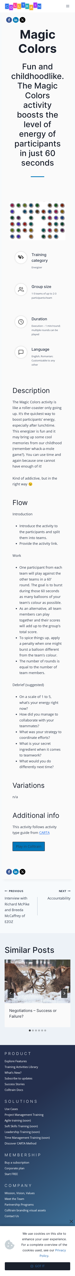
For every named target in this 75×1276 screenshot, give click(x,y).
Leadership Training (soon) (22, 1132)
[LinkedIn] (16, 20)
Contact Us (12, 1216)
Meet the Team (14, 1199)
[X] (22, 20)
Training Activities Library (21, 1067)
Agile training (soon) (18, 1120)
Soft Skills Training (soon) (21, 1126)
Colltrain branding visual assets (25, 1210)
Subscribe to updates (18, 1078)
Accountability (59, 895)
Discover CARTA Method (20, 1143)
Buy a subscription (17, 1162)
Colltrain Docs (14, 1090)
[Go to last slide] (11, 993)
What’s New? (13, 1072)
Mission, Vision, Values (20, 1193)
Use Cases (11, 1109)
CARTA (44, 832)
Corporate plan (14, 1168)
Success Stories (15, 1084)
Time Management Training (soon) (27, 1137)
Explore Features (16, 1061)
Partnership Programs (19, 1204)
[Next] (64, 993)
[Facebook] (9, 20)
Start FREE (11, 1174)
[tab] (30, 1030)
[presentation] (37, 981)
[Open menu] (67, 6)
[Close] (71, 1221)
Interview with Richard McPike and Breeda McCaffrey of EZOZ (17, 906)
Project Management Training (24, 1115)
